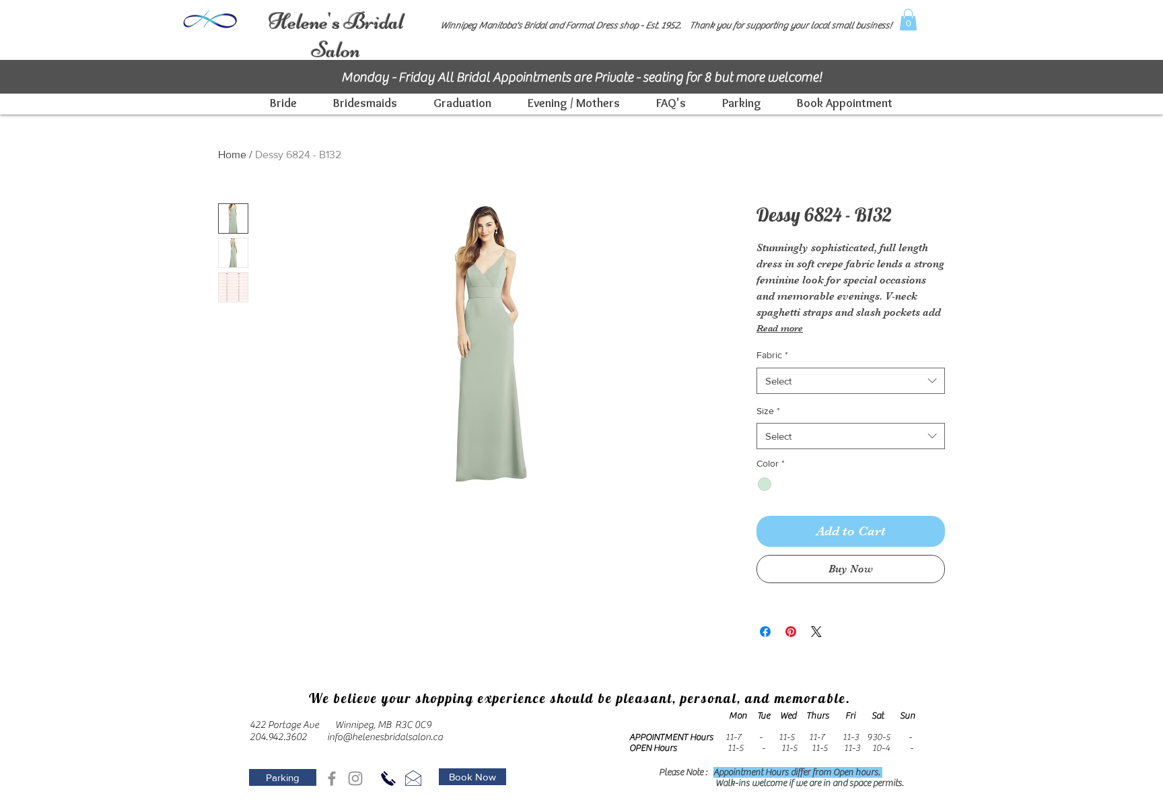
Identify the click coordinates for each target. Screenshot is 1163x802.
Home (232, 154)
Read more (779, 328)
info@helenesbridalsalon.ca (385, 737)
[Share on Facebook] (765, 632)
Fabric (772, 354)
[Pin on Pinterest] (791, 632)
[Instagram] (355, 778)
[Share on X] (816, 632)
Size (768, 410)
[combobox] (850, 381)
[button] (908, 19)
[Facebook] (331, 778)
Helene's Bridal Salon (336, 35)
